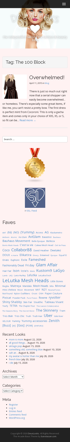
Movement (29, 289)
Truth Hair (37, 316)
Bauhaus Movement (16, 241)
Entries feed (15, 411)
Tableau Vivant (53, 302)
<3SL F (29, 210)
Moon (20, 289)
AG (47, 232)
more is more (16, 339)
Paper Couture (53, 293)
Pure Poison (32, 298)
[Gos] (20, 325)
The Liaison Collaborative (47, 306)
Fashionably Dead (13, 265)
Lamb (4, 275)
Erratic (5, 259)
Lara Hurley (20, 275)
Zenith (54, 320)
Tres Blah (7, 316)
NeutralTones (54, 290)
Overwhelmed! (46, 77)
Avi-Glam (23, 237)
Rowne (43, 297)
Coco (6, 250)
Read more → (28, 120)
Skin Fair (27, 302)
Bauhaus (57, 237)
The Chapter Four (27, 306)
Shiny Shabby (12, 302)
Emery (36, 255)
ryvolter (54, 297)
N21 (44, 289)
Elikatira (25, 255)
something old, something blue (26, 349)
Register (13, 404)
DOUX (6, 255)
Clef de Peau (60, 245)
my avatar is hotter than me (24, 356)
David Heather (41, 250)
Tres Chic (19, 316)
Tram (62, 310)
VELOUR (6, 321)
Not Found (7, 293)
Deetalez (55, 250)
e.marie (14, 255)
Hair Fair (6, 270)
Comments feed (17, 414)
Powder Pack (19, 297)
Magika (5, 286)
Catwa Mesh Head (44, 245)
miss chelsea (9, 289)
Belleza (50, 241)
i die (11, 362)
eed (35, 210)
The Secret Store (26, 311)
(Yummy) (27, 232)
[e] (13, 325)
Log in (12, 408)
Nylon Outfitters (22, 293)
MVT (37, 289)
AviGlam (34, 236)
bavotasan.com (48, 436)
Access (39, 232)
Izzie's (24, 271)
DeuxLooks (33, 433)
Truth (28, 316)
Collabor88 (21, 250)
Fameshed (37, 259)
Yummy (16, 321)
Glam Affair (46, 264)
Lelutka (32, 275)
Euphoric (15, 259)
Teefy (5, 305)
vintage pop (15, 346)
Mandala (27, 286)
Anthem (5, 237)
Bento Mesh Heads (10, 245)
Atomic (14, 237)
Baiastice (47, 237)
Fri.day (29, 265)
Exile (24, 260)
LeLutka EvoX (44, 275)
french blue (15, 359)
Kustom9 (44, 270)
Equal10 (63, 255)
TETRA (13, 306)
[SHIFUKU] (38, 326)
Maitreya (15, 286)
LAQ (11, 275)
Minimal (60, 286)
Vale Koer (58, 316)
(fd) (9, 232)
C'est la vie (26, 245)
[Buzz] (6, 325)
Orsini (34, 293)
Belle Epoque (38, 241)
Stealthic (38, 302)
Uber (48, 315)
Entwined (44, 255)
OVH (41, 293)
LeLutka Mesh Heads (25, 280)
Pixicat (6, 297)
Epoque (54, 255)
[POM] (29, 325)
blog (47, 83)
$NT (4, 232)
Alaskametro (56, 232)
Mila (52, 286)
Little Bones (56, 281)
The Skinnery (47, 310)
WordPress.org (17, 417)
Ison (16, 270)
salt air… (13, 352)
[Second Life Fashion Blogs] (35, 165)
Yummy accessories (34, 321)
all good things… (18, 342)
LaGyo (58, 270)
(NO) (16, 232)
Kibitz (32, 271)
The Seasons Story (10, 311)
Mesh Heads (40, 286)
